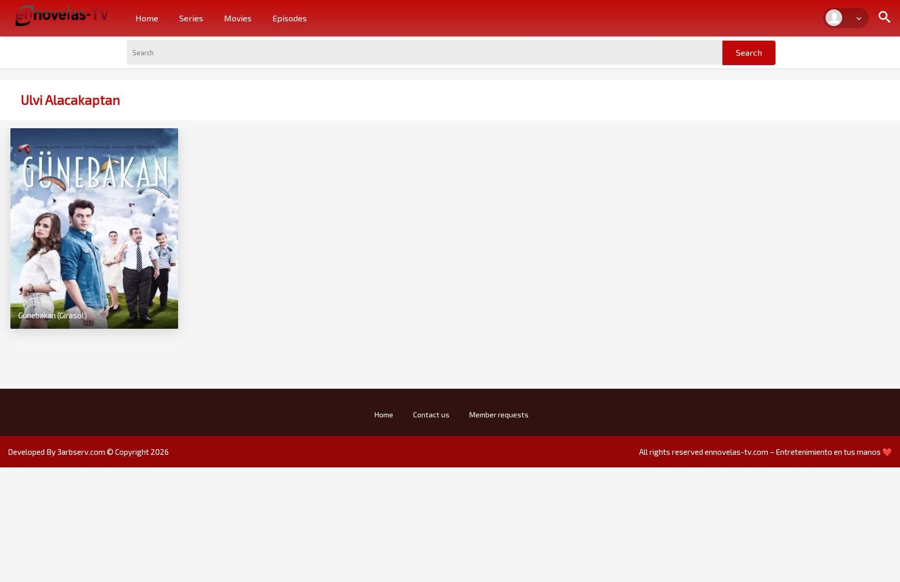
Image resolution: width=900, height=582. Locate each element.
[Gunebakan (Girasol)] (94, 227)
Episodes (289, 18)
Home (146, 18)
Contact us (431, 414)
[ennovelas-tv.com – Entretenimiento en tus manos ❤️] (62, 14)
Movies (238, 18)
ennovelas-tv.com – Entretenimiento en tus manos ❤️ (798, 451)
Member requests (499, 414)
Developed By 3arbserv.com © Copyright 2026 (88, 451)
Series (191, 18)
